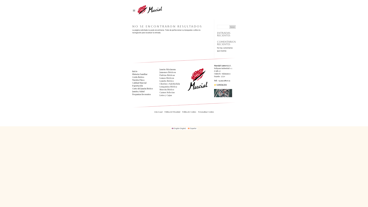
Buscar (232, 27)
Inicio (134, 71)
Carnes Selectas (167, 92)
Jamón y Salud (138, 91)
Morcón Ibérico (167, 89)
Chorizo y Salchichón (170, 84)
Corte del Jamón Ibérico (142, 88)
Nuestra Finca (138, 80)
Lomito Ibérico (167, 81)
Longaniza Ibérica (168, 87)
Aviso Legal (158, 112)
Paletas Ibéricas (167, 75)
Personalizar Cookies (206, 112)
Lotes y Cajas (166, 95)
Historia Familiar (139, 74)
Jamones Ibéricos (168, 72)
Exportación (137, 86)
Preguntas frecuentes (141, 94)
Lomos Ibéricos (167, 78)
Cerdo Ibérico (138, 77)
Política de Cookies (189, 112)
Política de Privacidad (172, 112)
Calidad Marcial (139, 83)
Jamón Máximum (168, 69)
